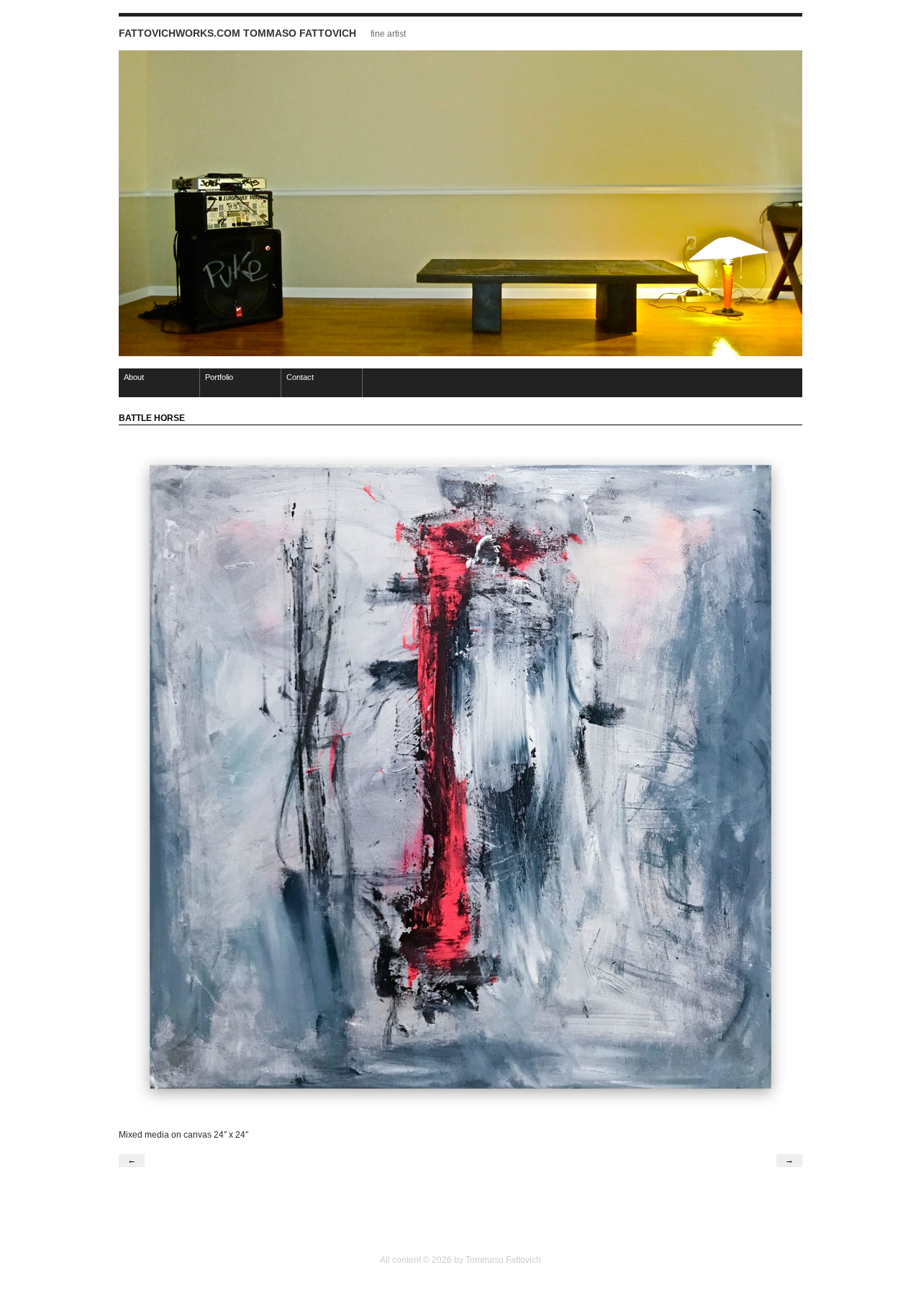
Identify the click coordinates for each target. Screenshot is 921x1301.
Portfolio (219, 377)
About (134, 377)
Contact (300, 377)
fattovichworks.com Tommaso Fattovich (237, 33)
